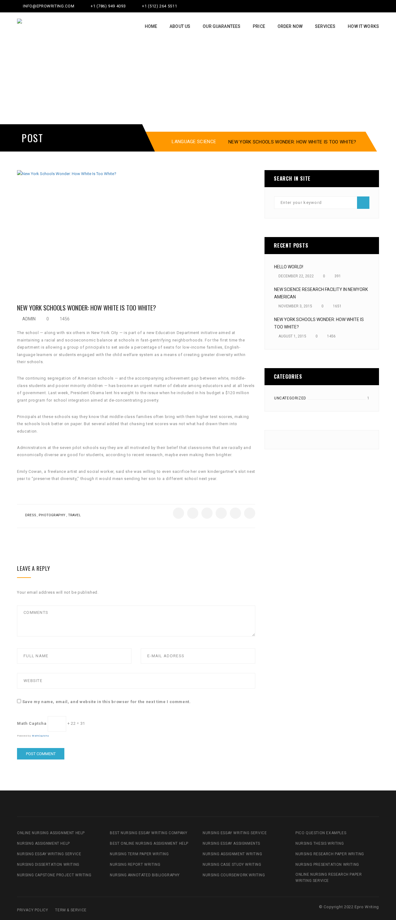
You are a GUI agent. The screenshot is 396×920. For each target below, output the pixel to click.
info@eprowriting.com (48, 6)
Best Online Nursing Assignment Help (149, 843)
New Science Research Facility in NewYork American (321, 293)
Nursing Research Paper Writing (329, 854)
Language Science (194, 141)
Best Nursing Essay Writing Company (148, 833)
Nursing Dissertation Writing (48, 864)
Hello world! (288, 266)
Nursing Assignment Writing (232, 854)
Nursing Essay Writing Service (49, 854)
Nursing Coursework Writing (234, 875)
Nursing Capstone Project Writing (54, 875)
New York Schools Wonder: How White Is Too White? (319, 323)
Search (363, 202)
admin (29, 318)
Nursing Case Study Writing (232, 864)
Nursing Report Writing (135, 864)
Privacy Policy (32, 910)
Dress (30, 515)
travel (74, 515)
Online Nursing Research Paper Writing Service (328, 877)
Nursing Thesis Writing (319, 843)
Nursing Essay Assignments (231, 843)
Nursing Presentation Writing (327, 864)
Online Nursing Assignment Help (51, 833)
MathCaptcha (40, 735)
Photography (52, 515)
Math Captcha (32, 723)
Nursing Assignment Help (43, 843)
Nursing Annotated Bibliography (145, 875)
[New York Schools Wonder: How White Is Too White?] (136, 228)
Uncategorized (290, 398)
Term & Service (70, 910)
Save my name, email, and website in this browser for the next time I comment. (106, 701)
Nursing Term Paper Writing (139, 854)
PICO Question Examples (320, 833)
